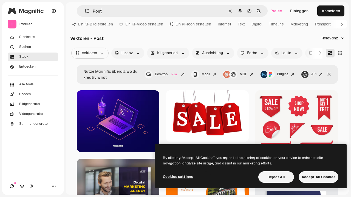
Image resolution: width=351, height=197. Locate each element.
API (313, 74)
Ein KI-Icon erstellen (193, 24)
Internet (224, 24)
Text (241, 24)
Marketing (299, 24)
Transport (323, 24)
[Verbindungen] (12, 186)
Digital (256, 24)
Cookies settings (178, 176)
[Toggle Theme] (31, 186)
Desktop (166, 74)
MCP (243, 74)
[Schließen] (329, 74)
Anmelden (331, 10)
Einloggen (299, 10)
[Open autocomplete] (84, 11)
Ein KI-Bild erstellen (95, 24)
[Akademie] (22, 186)
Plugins (282, 74)
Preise (276, 10)
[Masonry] (330, 53)
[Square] (340, 53)
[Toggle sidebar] (53, 11)
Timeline (276, 24)
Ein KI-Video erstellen (144, 24)
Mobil (206, 74)
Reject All (276, 177)
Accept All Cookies (318, 177)
